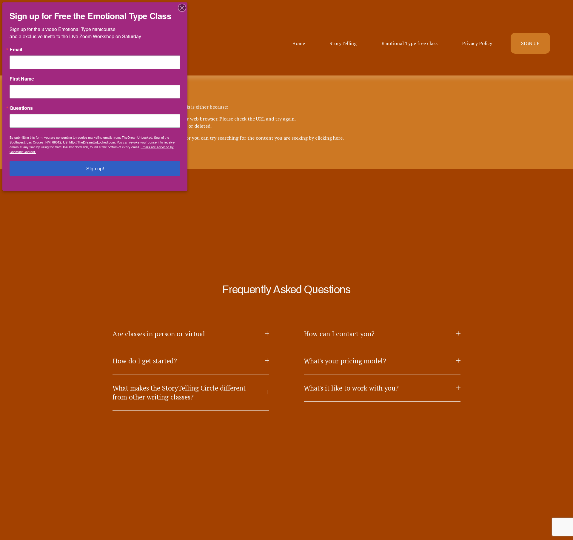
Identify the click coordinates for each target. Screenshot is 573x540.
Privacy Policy (477, 43)
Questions (21, 108)
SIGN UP (530, 43)
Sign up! (95, 168)
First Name (22, 78)
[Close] (182, 7)
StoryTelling (343, 43)
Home (298, 43)
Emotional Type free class (409, 43)
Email (16, 49)
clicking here (329, 138)
